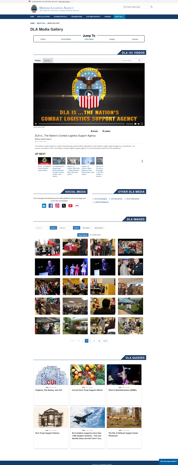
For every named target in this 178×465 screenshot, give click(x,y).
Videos (43, 39)
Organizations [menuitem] (76, 17)
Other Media (89, 39)
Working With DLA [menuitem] (60, 17)
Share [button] (95, 131)
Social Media (66, 39)
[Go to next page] (94, 341)
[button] (65, 2)
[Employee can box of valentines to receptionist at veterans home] (75, 247)
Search (53, 228)
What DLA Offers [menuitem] (43, 17)
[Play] (36, 124)
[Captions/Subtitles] (135, 124)
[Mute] (139, 124)
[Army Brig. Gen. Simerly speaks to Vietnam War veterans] (47, 266)
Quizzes (135, 39)
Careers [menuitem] (107, 17)
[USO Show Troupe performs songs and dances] (75, 266)
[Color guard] (47, 247)
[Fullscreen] (142, 124)
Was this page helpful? (168, 461)
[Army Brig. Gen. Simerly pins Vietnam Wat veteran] (130, 266)
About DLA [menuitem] (118, 17)
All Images (86, 228)
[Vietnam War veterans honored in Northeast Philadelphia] (47, 286)
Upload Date (98, 228)
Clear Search (83, 235)
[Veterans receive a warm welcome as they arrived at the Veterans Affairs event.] (130, 306)
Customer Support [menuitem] (93, 17)
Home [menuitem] (32, 17)
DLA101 (47, 60)
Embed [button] (107, 131)
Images (112, 39)
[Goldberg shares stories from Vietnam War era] (102, 266)
